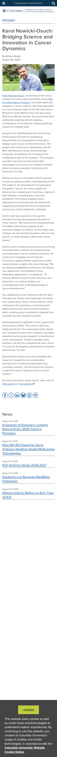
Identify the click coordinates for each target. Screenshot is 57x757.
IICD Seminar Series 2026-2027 (24, 465)
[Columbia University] (28, 11)
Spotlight (8, 20)
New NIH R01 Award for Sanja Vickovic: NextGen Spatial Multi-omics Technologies (28, 449)
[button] (4, 3)
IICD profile (8, 384)
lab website (25, 384)
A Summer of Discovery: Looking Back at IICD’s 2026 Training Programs (25, 429)
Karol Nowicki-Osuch (13, 95)
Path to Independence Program (27, 100)
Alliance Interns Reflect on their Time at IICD (28, 495)
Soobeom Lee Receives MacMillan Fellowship (26, 479)
